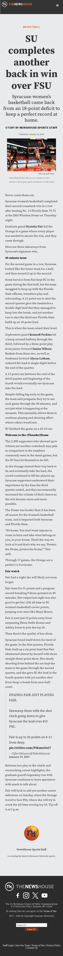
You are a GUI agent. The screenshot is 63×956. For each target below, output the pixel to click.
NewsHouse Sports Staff (38, 127)
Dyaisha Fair (34, 226)
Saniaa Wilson (41, 349)
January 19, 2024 (19, 757)
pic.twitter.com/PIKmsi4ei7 (30, 748)
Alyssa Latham (40, 358)
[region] (31, 932)
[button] (57, 5)
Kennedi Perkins (41, 334)
